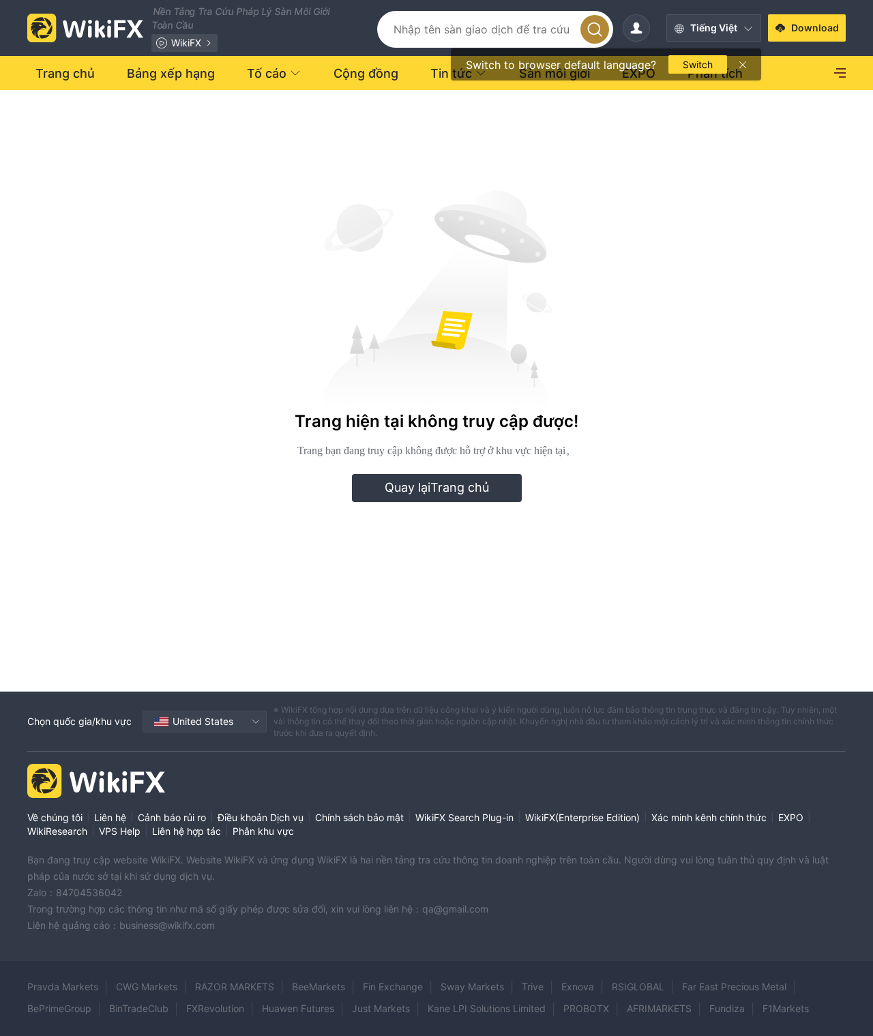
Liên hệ (110, 817)
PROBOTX (586, 1008)
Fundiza (727, 1008)
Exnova (577, 986)
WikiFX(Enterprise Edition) (582, 817)
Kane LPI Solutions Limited (487, 1008)
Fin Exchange (393, 986)
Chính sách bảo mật (359, 817)
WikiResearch (57, 831)
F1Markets (786, 1008)
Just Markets (381, 1008)
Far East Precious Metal (734, 986)
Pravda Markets (62, 986)
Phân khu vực (263, 831)
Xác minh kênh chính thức (709, 817)
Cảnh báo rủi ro (172, 817)
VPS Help (119, 831)
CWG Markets (146, 986)
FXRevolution (215, 1008)
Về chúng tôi (55, 817)
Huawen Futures (298, 1008)
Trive (533, 986)
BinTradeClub (138, 1008)
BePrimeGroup (59, 1008)
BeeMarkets (318, 986)
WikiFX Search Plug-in (464, 817)
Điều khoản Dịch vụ (261, 817)
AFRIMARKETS (659, 1008)
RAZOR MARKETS (234, 986)
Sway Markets (472, 986)
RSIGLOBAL (638, 986)
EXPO (790, 817)
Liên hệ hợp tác (186, 831)
